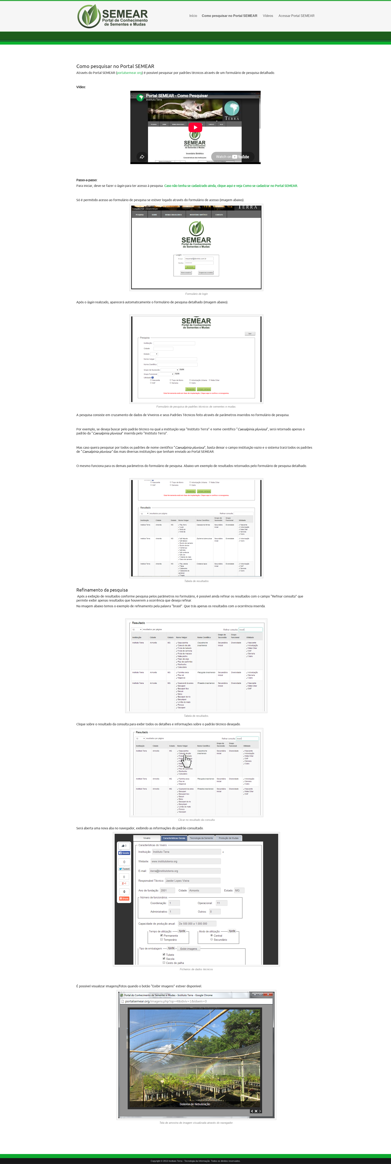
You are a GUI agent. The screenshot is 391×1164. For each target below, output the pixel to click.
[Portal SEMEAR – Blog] (114, 16)
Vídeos (268, 16)
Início (193, 16)
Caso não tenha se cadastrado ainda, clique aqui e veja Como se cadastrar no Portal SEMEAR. (231, 186)
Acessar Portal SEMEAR (297, 16)
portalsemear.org (129, 73)
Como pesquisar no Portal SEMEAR (229, 16)
